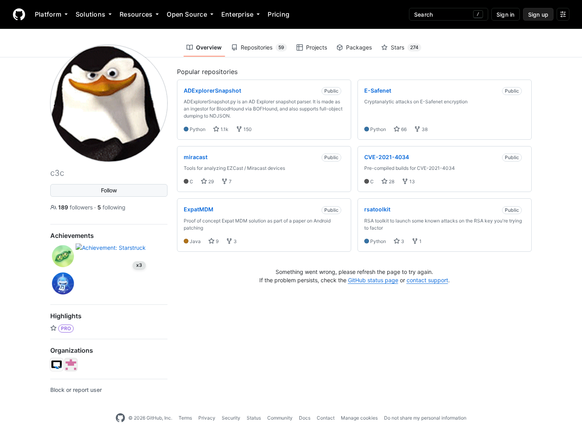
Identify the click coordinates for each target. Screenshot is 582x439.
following (111, 207)
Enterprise (237, 14)
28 (391, 181)
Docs (304, 418)
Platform (48, 14)
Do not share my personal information (425, 418)
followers (76, 207)
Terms (185, 418)
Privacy (206, 418)
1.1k (223, 129)
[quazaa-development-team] (56, 364)
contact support (427, 280)
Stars (404, 47)
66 (403, 129)
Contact (326, 418)
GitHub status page (373, 280)
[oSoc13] (71, 364)
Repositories (262, 47)
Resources (136, 14)
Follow (109, 190)
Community (280, 418)
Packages (359, 47)
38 (424, 129)
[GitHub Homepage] (120, 418)
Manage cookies (359, 418)
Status (254, 418)
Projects (316, 47)
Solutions (90, 14)
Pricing (278, 14)
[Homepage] (19, 14)
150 (247, 129)
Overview (209, 47)
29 (210, 181)
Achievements (72, 235)
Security (231, 418)
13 (411, 181)
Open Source (187, 14)
